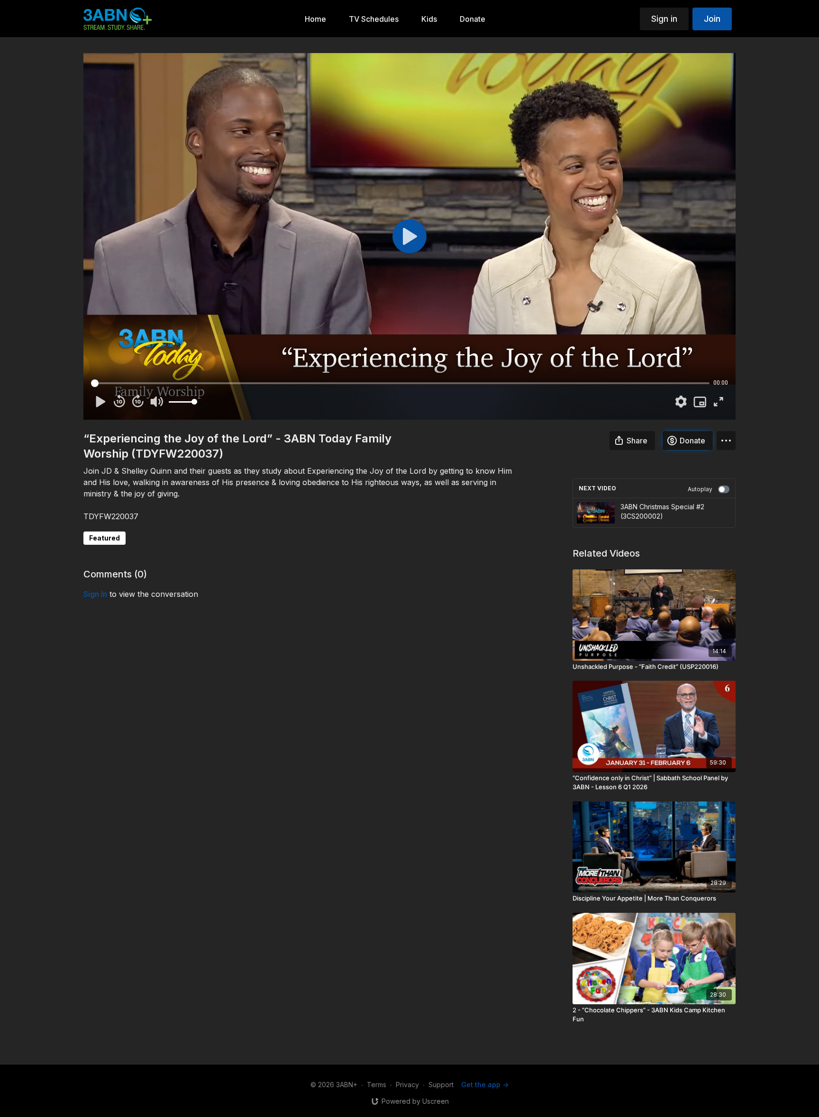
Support (441, 1085)
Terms (376, 1085)
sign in (95, 594)
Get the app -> (485, 1085)
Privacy (407, 1085)
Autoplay (700, 489)
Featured (104, 538)
